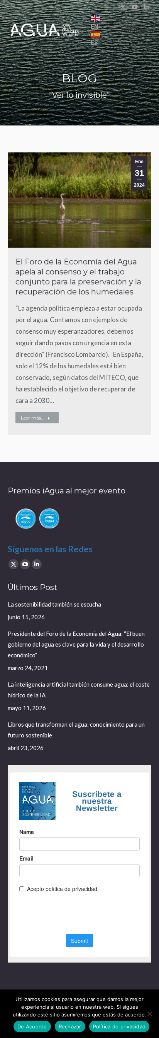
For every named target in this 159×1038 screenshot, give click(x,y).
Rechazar (70, 1026)
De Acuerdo (32, 1026)
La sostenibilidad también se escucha (54, 604)
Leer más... (32, 418)
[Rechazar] (149, 1014)
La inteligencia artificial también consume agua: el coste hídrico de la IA (79, 690)
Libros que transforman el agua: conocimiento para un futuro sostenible (76, 730)
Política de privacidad (119, 1026)
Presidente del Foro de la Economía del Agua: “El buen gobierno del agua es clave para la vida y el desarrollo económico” (76, 644)
